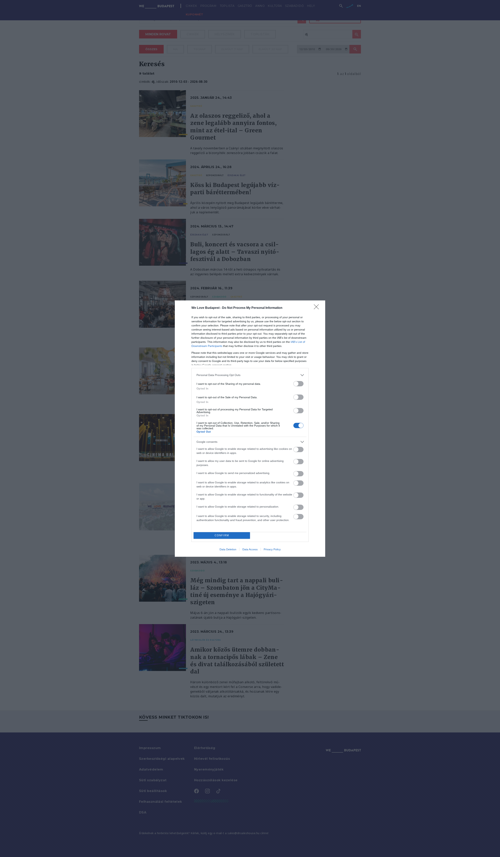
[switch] (298, 383)
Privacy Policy (272, 549)
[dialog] (250, 428)
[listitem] (250, 375)
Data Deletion (228, 549)
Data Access (250, 549)
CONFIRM (222, 535)
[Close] (317, 308)
